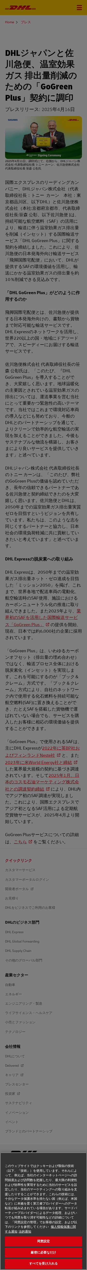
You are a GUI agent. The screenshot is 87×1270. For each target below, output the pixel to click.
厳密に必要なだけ (43, 1252)
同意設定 (43, 1241)
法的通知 (25, 1232)
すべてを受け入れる (43, 1263)
